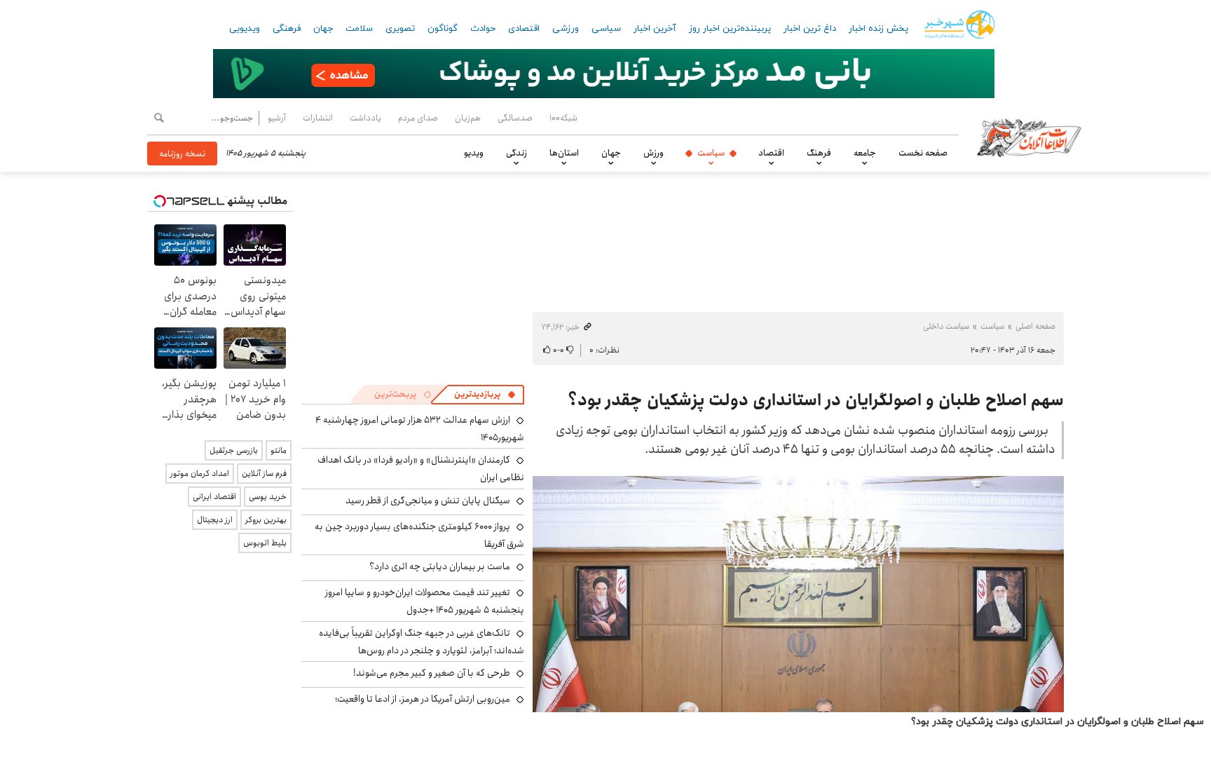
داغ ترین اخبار (810, 28)
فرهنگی (287, 28)
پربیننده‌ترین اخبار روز (730, 28)
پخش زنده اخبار (878, 28)
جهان (323, 28)
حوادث (482, 28)
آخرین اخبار (655, 28)
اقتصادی (524, 28)
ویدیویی (244, 28)
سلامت (359, 28)
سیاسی (606, 28)
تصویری (400, 28)
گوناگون (442, 28)
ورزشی (565, 28)
